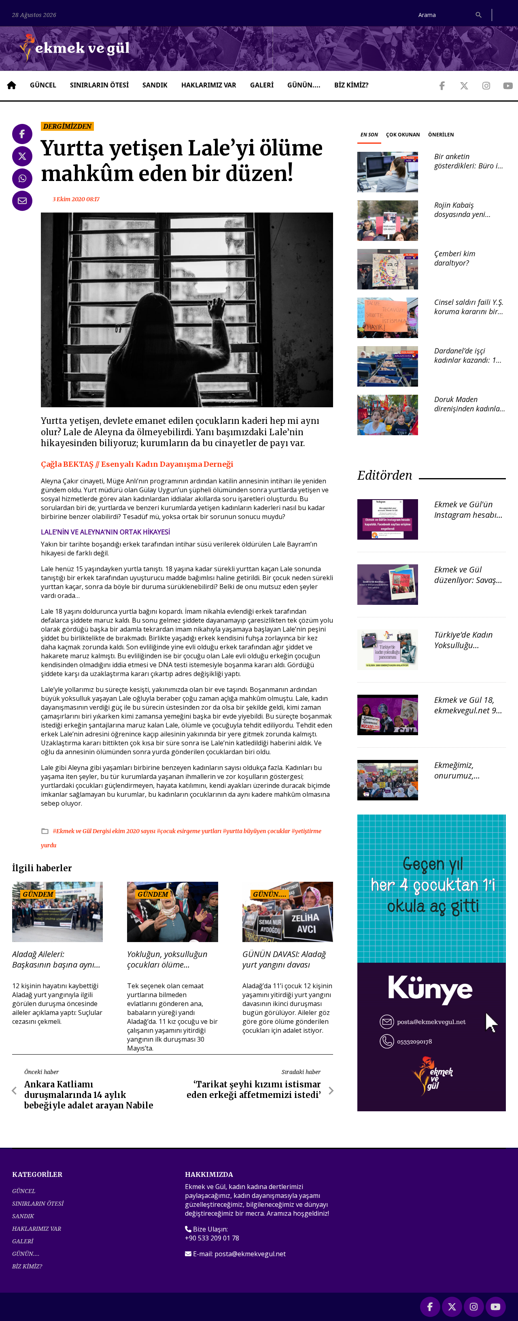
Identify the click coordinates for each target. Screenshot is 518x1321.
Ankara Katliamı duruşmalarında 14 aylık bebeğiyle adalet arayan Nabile (88, 1094)
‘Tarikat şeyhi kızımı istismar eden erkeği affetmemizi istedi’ (254, 1089)
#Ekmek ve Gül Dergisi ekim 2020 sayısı (105, 831)
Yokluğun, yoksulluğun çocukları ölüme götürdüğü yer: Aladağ (167, 959)
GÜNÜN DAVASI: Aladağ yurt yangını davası (284, 959)
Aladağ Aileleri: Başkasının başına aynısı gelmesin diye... (56, 959)
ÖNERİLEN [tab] (441, 134)
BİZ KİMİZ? (351, 85)
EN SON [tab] (369, 134)
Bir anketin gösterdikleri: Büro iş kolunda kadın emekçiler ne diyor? (467, 170)
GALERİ (262, 85)
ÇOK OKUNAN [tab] (403, 134)
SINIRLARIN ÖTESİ (99, 85)
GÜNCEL (43, 85)
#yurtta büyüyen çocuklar (257, 831)
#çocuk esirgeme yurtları (190, 831)
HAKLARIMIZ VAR (208, 85)
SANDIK (155, 85)
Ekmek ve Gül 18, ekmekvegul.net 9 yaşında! (465, 710)
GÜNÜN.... (304, 85)
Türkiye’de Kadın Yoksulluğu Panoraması (463, 645)
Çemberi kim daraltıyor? (455, 258)
